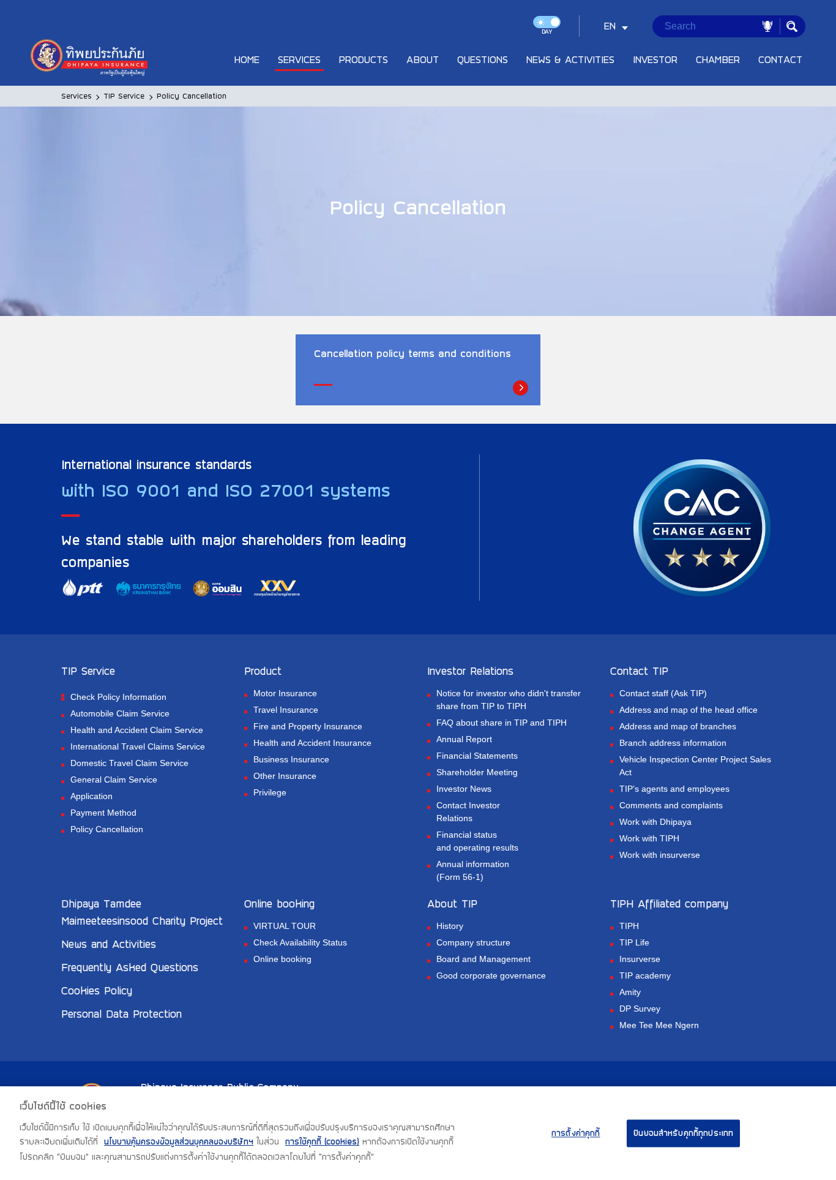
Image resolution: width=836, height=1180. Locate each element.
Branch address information (672, 743)
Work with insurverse (659, 855)
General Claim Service (113, 779)
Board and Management (483, 959)
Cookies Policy (96, 990)
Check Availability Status (300, 942)
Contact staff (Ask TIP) (663, 693)
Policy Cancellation (106, 829)
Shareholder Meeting (477, 772)
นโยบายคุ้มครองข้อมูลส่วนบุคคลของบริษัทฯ (178, 1142)
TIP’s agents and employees (674, 789)
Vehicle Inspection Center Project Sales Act (695, 765)
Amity (630, 992)
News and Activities (108, 943)
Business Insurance (291, 759)
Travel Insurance (285, 710)
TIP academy (645, 975)
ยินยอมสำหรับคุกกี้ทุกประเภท (683, 1132)
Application (91, 796)
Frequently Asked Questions (129, 967)
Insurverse (639, 959)
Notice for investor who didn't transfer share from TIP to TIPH (508, 699)
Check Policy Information (118, 697)
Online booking (282, 959)
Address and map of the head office (688, 710)
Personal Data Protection (121, 1013)
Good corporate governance (491, 975)
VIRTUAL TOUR (284, 926)
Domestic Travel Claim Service (129, 763)
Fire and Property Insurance (307, 726)
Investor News (463, 789)
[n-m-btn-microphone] (767, 26)
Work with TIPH (649, 838)
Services (76, 95)
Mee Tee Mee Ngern (659, 1025)
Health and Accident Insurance (312, 743)
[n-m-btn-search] (792, 26)
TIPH (629, 926)
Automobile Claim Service (120, 713)
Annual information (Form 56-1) (472, 870)
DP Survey (639, 1008)
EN (610, 26)
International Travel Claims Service (137, 746)
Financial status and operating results (477, 841)
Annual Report (464, 739)
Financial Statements (477, 756)
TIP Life (634, 942)
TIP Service (123, 95)
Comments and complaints (671, 805)
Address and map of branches (677, 726)
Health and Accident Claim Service (136, 730)
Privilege (269, 792)
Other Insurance (284, 776)
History (449, 926)
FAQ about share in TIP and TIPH (501, 722)
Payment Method (103, 812)
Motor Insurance (285, 693)
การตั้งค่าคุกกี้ (575, 1132)
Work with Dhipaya (655, 822)
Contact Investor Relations (468, 811)
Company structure (473, 942)
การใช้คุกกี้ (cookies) (322, 1142)
